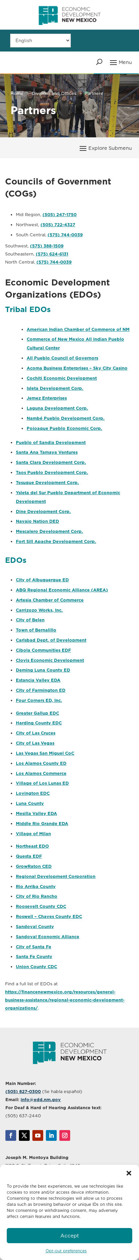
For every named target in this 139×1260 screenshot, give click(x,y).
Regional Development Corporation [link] (55, 876)
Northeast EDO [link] (32, 846)
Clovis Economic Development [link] (50, 660)
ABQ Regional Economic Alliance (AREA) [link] (62, 589)
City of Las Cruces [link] (35, 733)
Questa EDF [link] (29, 856)
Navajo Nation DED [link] (37, 521)
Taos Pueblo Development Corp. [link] (52, 472)
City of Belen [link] (30, 619)
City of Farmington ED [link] (40, 690)
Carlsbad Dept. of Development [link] (51, 640)
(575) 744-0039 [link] (65, 234)
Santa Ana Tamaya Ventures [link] (47, 452)
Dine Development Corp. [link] (43, 511)
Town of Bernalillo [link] (36, 630)
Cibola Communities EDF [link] (43, 650)
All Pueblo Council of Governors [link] (62, 358)
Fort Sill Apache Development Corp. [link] (56, 541)
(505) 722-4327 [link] (57, 224)
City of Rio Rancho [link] (36, 896)
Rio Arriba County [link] (36, 886)
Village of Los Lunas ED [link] (42, 783)
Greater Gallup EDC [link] (37, 713)
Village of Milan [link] (33, 833)
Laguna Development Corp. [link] (57, 408)
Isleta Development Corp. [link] (55, 388)
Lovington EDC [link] (33, 793)
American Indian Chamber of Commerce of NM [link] (78, 329)
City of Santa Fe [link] (33, 946)
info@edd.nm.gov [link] (41, 1099)
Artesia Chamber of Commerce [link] (50, 600)
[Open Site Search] (99, 62)
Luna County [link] (30, 803)
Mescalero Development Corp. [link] (49, 531)
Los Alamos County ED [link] (41, 763)
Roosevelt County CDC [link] (41, 906)
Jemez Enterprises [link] (47, 398)
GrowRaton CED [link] (34, 866)
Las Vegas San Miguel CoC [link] (45, 753)
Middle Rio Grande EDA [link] (42, 823)
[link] (69, 28)
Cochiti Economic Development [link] (62, 378)
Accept (69, 1236)
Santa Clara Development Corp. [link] (51, 462)
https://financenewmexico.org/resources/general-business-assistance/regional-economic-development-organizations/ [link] (64, 1000)
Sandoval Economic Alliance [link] (47, 936)
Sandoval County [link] (35, 926)
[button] (129, 1173)
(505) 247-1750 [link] (60, 214)
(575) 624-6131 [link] (52, 254)
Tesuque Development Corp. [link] (47, 482)
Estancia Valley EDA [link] (38, 680)
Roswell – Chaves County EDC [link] (49, 916)
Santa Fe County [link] (34, 956)
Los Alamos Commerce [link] (41, 773)
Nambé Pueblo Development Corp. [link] (66, 418)
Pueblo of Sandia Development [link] (51, 442)
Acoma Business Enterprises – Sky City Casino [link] (77, 368)
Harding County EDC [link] (39, 722)
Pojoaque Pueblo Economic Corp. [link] (64, 428)
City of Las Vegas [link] (35, 743)
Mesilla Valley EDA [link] (36, 813)
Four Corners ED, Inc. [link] (39, 700)
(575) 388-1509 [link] (46, 245)
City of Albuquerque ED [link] (42, 579)
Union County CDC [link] (36, 966)
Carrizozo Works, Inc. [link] (39, 610)
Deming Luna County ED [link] (43, 670)
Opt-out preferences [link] (66, 1250)
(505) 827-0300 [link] (23, 1091)
